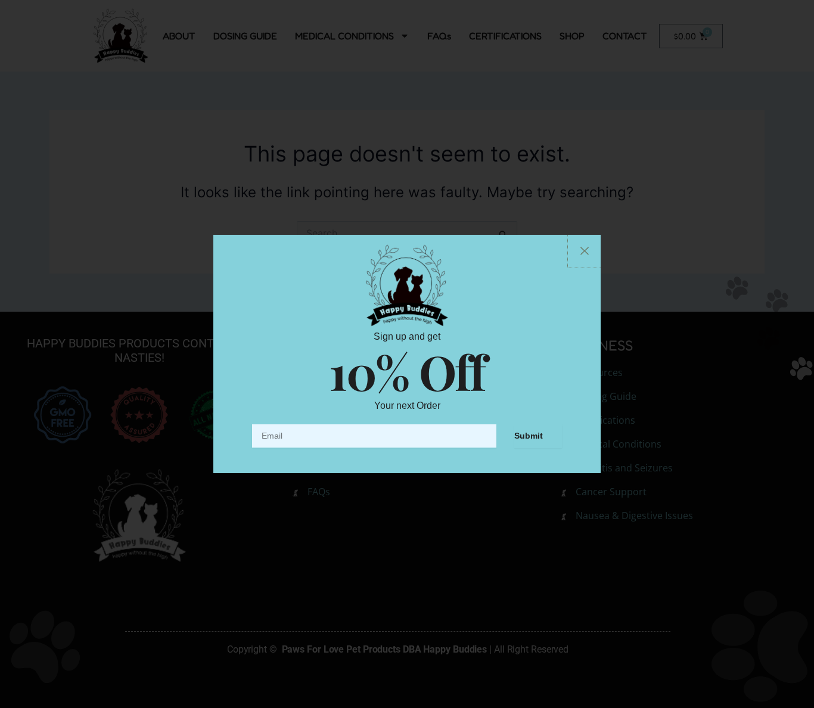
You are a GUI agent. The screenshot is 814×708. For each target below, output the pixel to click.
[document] (407, 354)
